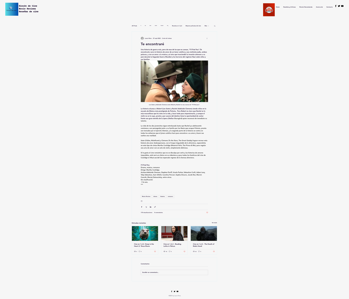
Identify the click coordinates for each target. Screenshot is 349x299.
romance (170, 196)
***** (162, 26)
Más (206, 26)
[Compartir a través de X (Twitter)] (146, 207)
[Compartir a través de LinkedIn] (150, 207)
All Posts (134, 26)
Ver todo (214, 222)
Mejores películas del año (193, 26)
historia (162, 196)
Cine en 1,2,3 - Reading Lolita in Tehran (172, 245)
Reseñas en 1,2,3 (177, 26)
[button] (215, 26)
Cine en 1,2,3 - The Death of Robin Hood (203, 245)
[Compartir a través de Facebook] (142, 207)
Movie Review (146, 196)
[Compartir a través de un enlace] (155, 207)
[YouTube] (342, 6)
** (145, 26)
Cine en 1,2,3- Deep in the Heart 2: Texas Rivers (144, 245)
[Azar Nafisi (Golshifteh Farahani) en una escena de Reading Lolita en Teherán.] (174, 233)
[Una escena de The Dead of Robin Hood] (204, 233)
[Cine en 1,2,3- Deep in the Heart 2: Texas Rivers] (145, 233)
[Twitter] (339, 6)
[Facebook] (335, 6)
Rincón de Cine (28, 6)
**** (156, 26)
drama (155, 196)
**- (167, 26)
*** (150, 26)
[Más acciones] (207, 38)
